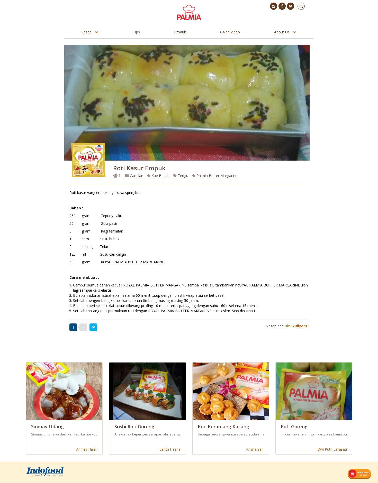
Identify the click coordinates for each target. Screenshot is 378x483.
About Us (282, 32)
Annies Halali (86, 449)
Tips (136, 32)
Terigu (182, 175)
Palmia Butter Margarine (216, 175)
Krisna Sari (255, 449)
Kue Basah (159, 175)
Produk (180, 32)
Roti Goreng (294, 426)
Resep (86, 32)
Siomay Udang (47, 426)
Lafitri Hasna (170, 449)
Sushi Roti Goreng (134, 426)
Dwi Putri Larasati (332, 449)
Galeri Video (230, 32)
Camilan (136, 175)
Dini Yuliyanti (297, 325)
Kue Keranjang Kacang (223, 426)
